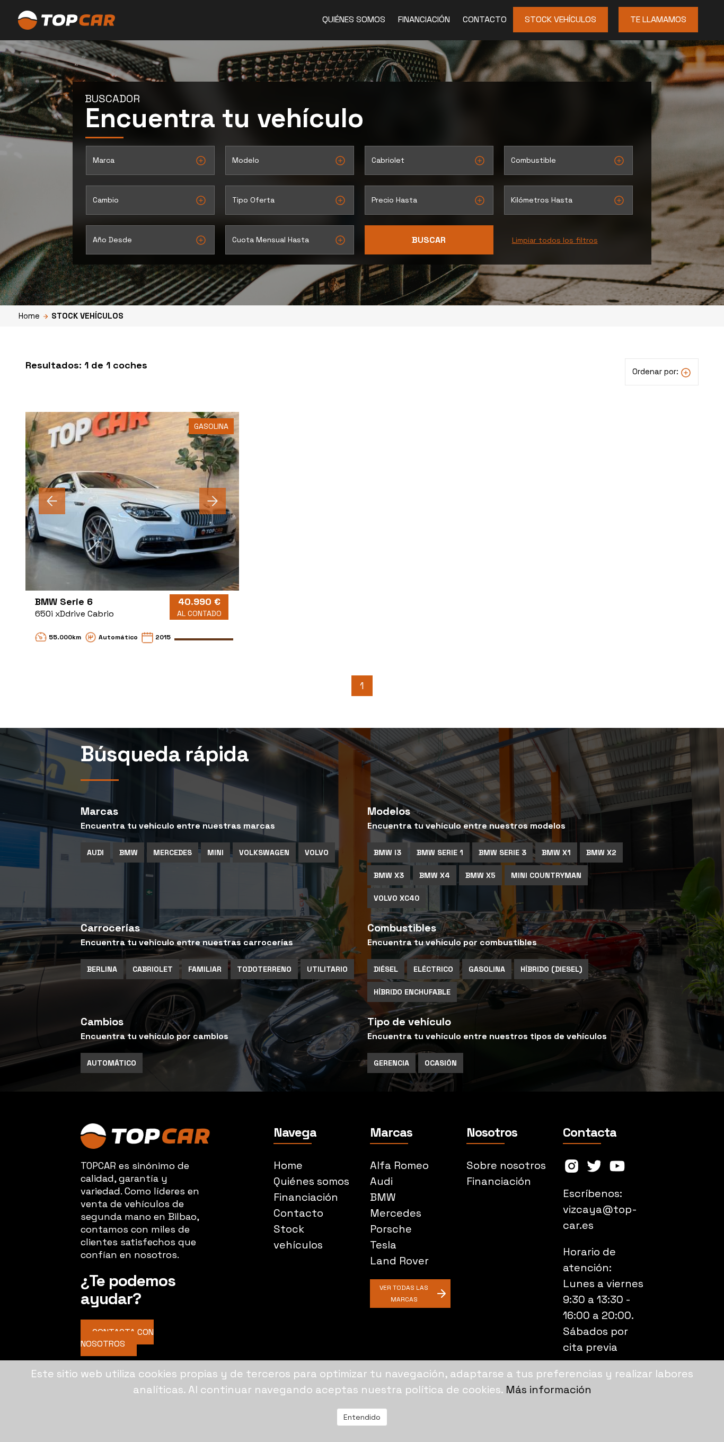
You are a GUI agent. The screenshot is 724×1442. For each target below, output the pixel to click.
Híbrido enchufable (412, 992)
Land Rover (399, 1261)
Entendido (362, 1417)
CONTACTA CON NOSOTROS (117, 1337)
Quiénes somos (353, 19)
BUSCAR (429, 239)
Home (29, 316)
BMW (128, 852)
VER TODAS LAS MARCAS (403, 1293)
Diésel (386, 969)
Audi (95, 852)
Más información (548, 1389)
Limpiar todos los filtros (555, 240)
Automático (111, 1063)
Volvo (317, 852)
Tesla (383, 1245)
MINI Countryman (546, 875)
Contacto (485, 19)
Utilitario (327, 969)
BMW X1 (556, 852)
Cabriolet (153, 969)
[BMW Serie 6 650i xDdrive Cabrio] (132, 501)
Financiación (424, 19)
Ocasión (441, 1063)
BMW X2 (601, 852)
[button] (52, 501)
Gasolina (487, 969)
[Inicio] (104, 20)
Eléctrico (433, 969)
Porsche (391, 1229)
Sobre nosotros (506, 1165)
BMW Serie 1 (440, 852)
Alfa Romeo (399, 1165)
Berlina (102, 969)
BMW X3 (389, 875)
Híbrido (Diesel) (551, 969)
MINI (215, 852)
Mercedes (172, 852)
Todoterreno (264, 969)
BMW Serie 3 (502, 852)
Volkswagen (264, 852)
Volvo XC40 (396, 898)
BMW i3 (387, 852)
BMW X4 (434, 875)
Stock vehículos (560, 19)
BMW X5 (480, 875)
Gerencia (391, 1063)
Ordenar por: (656, 371)
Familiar (205, 969)
